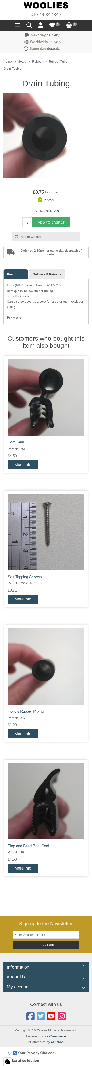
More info (23, 464)
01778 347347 (46, 14)
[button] (17, 26)
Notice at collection (22, 1060)
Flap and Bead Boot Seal (28, 846)
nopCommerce (55, 1036)
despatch (45, 48)
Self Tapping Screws (25, 577)
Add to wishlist (31, 236)
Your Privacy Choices (35, 1053)
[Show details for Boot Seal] (46, 397)
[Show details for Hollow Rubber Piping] (46, 666)
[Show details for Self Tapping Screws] (46, 532)
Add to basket (51, 222)
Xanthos (57, 1042)
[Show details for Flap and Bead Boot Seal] (46, 801)
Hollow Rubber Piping (26, 711)
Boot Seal (16, 442)
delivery (45, 35)
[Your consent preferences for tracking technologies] (8, 1062)
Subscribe (46, 945)
